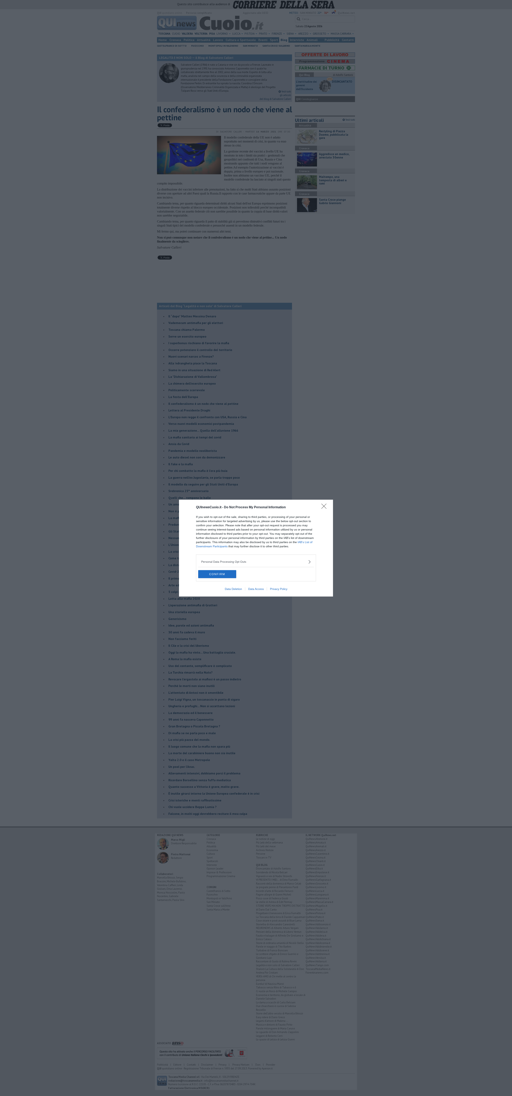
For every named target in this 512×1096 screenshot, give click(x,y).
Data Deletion (233, 589)
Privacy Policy (278, 589)
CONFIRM (217, 574)
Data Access (256, 589)
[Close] (325, 507)
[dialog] (256, 548)
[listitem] (256, 562)
